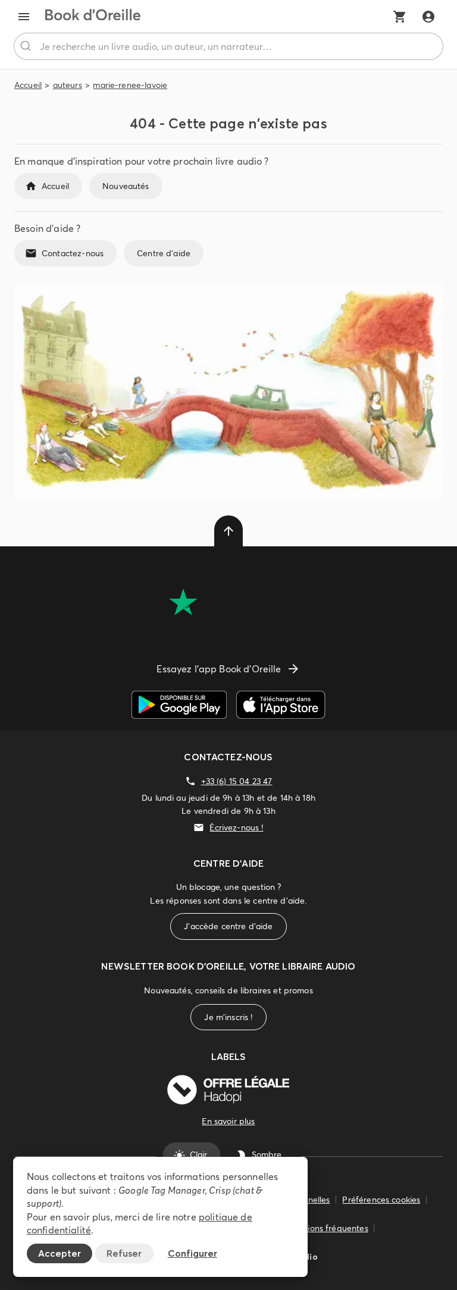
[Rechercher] (27, 46)
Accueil (28, 85)
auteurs (67, 85)
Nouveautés (125, 186)
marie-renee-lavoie (130, 85)
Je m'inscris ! (228, 1017)
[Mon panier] (400, 16)
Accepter (59, 1253)
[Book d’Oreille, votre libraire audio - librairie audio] (92, 17)
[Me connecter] (428, 16)
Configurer (192, 1253)
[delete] (228, 530)
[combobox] (228, 46)
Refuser (124, 1253)
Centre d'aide (163, 253)
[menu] (24, 16)
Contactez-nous (73, 253)
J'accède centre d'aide (228, 926)
